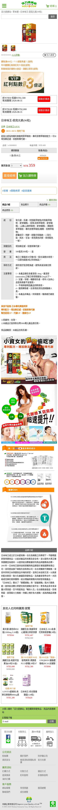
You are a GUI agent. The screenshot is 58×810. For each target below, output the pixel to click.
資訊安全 (6, 760)
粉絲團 (5, 756)
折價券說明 (43, 775)
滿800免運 (36, 732)
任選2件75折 (10, 689)
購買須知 (53, 200)
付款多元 (22, 732)
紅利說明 (24, 775)
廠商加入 (50, 732)
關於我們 (24, 756)
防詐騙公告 (43, 756)
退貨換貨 (6, 775)
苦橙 (6, 191)
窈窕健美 (27, 191)
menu (4, 5)
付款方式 (24, 771)
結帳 (53, 6)
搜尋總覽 (42, 788)
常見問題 (24, 788)
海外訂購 (6, 779)
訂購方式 (6, 771)
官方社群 (8, 732)
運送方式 (42, 771)
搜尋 (53, 16)
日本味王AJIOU (13, 127)
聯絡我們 (6, 792)
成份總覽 (24, 792)
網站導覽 (6, 788)
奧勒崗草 (15, 191)
